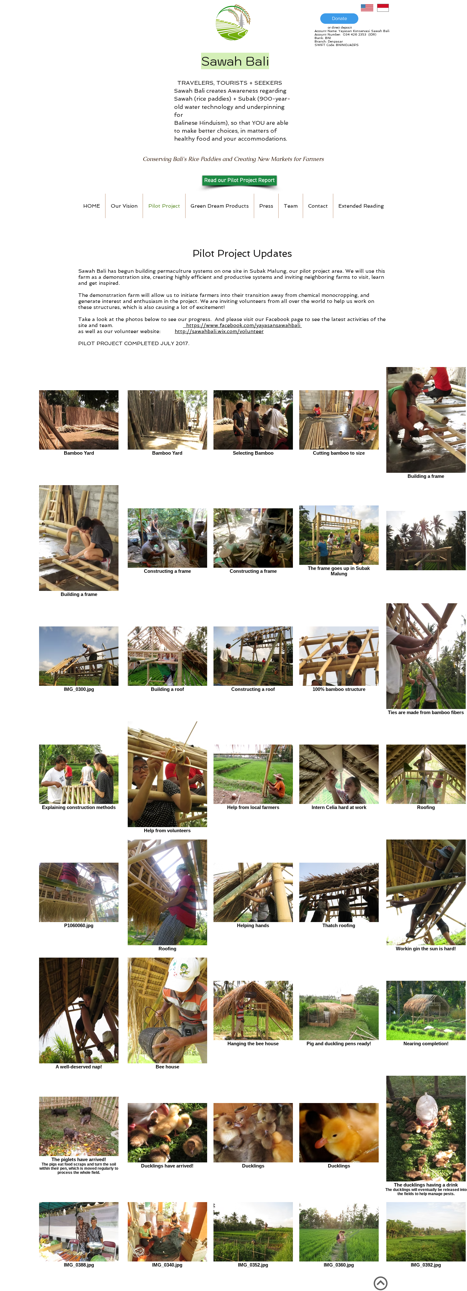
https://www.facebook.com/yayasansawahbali (242, 325)
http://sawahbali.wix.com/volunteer (219, 331)
